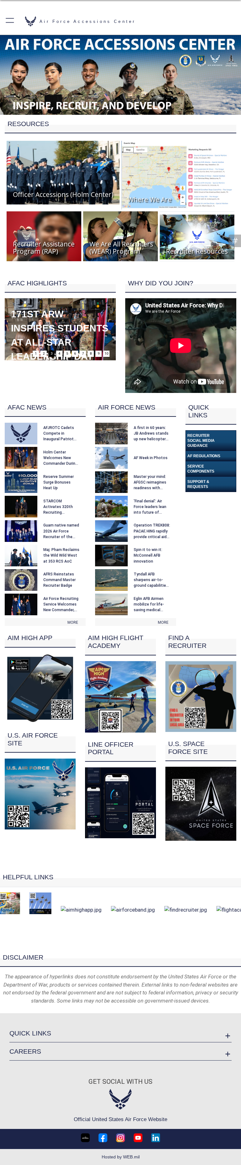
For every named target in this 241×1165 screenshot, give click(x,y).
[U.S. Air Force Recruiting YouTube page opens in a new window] (138, 1137)
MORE (72, 622)
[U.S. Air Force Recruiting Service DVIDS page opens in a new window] (85, 1137)
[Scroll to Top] (120, 944)
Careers (25, 1051)
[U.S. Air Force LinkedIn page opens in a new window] (155, 1137)
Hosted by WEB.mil (121, 1156)
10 (106, 354)
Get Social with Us (120, 1081)
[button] (10, 21)
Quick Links (30, 1033)
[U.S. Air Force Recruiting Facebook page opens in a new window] (103, 1137)
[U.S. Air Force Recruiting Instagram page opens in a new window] (120, 1137)
